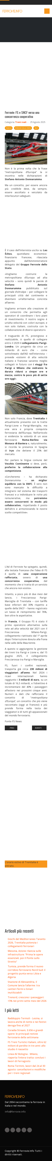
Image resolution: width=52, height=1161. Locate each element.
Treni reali (20, 122)
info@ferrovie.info (15, 1111)
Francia (8, 128)
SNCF (36, 128)
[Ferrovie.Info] (12, 11)
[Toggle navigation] (47, 11)
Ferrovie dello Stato (23, 128)
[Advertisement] (26, 77)
